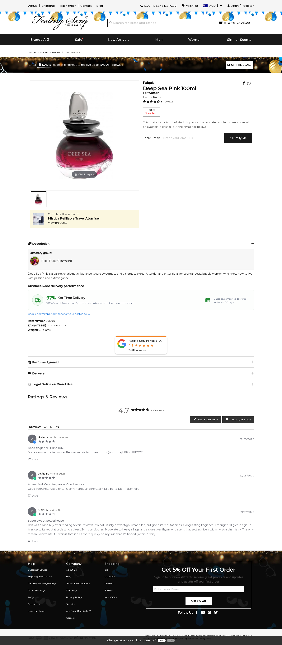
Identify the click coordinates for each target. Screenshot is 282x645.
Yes (161, 640)
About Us (71, 569)
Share (34, 459)
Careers (70, 617)
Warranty (71, 590)
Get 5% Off (198, 601)
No (170, 640)
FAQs (31, 597)
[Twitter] (249, 84)
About (32, 5)
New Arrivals (118, 40)
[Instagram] (203, 613)
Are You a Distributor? (78, 610)
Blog (99, 5)
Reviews (109, 583)
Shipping (48, 5)
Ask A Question (240, 419)
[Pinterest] (209, 613)
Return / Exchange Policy (42, 583)
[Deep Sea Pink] (38, 199)
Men (159, 40)
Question (51, 427)
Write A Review (207, 419)
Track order (67, 5)
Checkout (243, 22)
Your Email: (152, 138)
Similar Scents (239, 40)
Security (70, 604)
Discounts (110, 576)
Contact (86, 5)
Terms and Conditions (78, 583)
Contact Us (34, 604)
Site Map (109, 590)
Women (195, 40)
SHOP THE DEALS (239, 64)
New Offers (111, 597)
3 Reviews (167, 101)
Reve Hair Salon (36, 610)
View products (57, 222)
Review (35, 427)
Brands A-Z (39, 40)
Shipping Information (40, 576)
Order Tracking (36, 590)
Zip (106, 569)
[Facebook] (244, 84)
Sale (78, 40)
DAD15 (46, 64)
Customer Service (37, 569)
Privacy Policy (74, 597)
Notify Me (240, 138)
